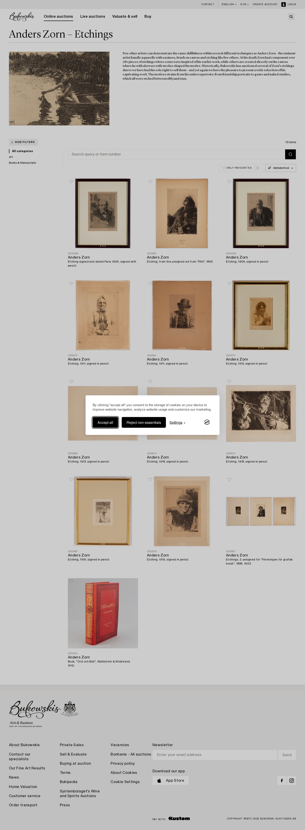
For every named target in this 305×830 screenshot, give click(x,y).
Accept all (105, 422)
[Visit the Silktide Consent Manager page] (207, 422)
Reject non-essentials (144, 422)
